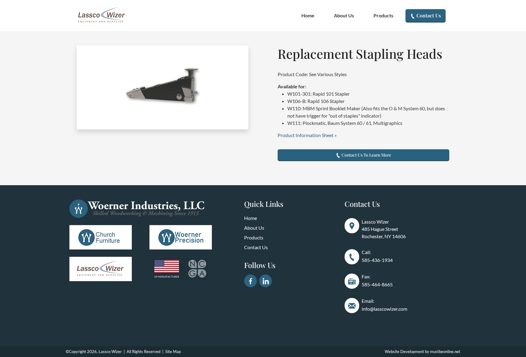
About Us (344, 15)
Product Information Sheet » (307, 135)
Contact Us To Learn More (366, 155)
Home (307, 15)
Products (383, 15)
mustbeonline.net (445, 351)
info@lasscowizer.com (384, 309)
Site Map (173, 351)
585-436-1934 (377, 260)
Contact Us (428, 15)
